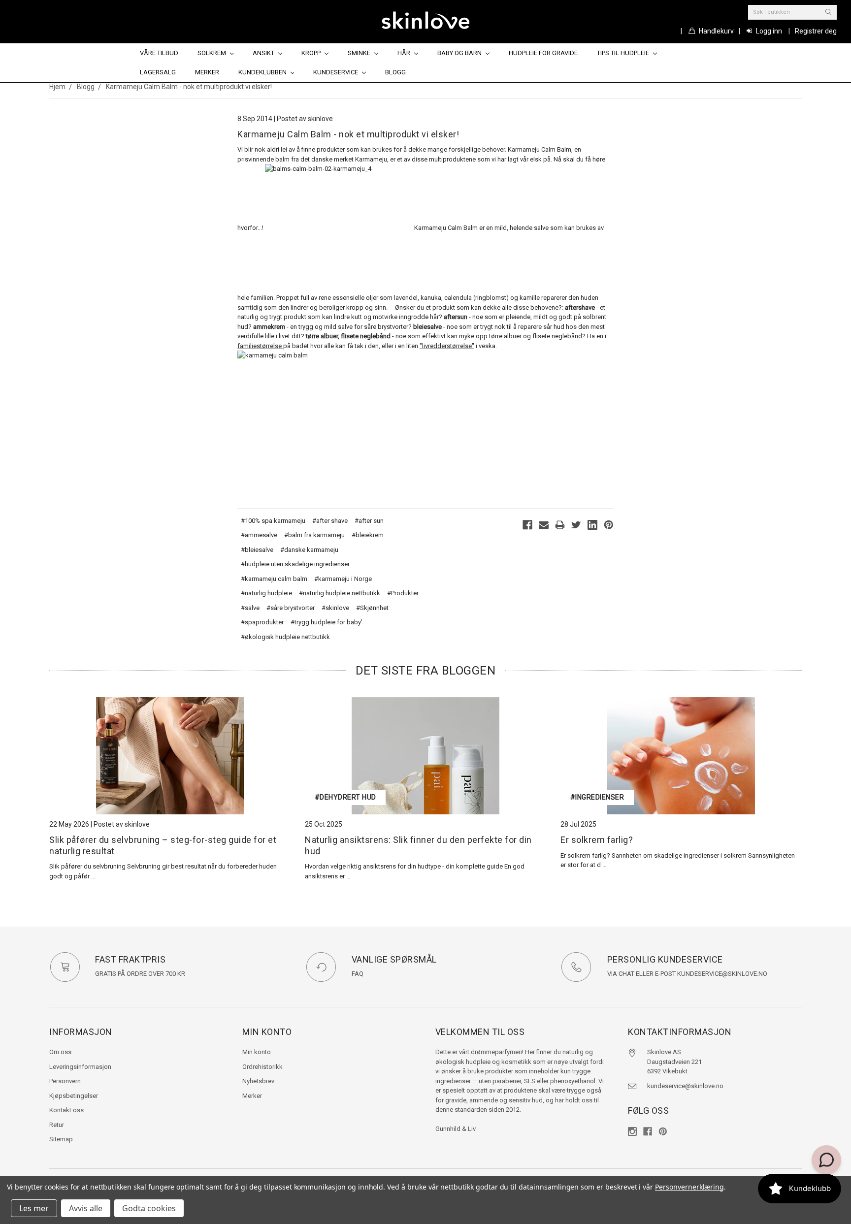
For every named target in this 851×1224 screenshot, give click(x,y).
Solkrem (212, 53)
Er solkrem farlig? (596, 840)
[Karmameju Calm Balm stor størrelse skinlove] (311, 424)
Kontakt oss (66, 1110)
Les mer (34, 1208)
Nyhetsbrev (258, 1081)
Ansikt (264, 53)
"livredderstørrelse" (447, 346)
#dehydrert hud (345, 797)
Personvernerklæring (689, 1187)
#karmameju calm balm (274, 578)
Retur (56, 1124)
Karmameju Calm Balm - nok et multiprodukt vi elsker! (189, 87)
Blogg (395, 72)
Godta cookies (149, 1208)
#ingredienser (597, 797)
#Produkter (403, 593)
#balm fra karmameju (314, 535)
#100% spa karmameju (273, 520)
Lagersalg (158, 72)
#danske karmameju (309, 549)
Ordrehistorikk (262, 1066)
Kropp (311, 53)
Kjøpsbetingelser (73, 1095)
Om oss (60, 1052)
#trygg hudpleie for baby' (326, 622)
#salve (250, 608)
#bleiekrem (368, 535)
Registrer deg (816, 31)
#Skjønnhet (372, 608)
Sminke (360, 53)
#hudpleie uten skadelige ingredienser (295, 564)
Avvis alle (85, 1208)
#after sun (369, 520)
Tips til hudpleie (624, 53)
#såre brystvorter (290, 608)
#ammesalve (259, 535)
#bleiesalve (257, 549)
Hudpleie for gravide (543, 53)
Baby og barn (460, 53)
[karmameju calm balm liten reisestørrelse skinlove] (339, 228)
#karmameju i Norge (343, 578)
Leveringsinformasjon (80, 1066)
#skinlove (335, 608)
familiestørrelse (260, 346)
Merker (207, 72)
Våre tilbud (159, 53)
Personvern (65, 1081)
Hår (404, 53)
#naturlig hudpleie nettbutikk (339, 593)
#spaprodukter (262, 622)
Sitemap (61, 1139)
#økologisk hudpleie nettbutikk (285, 637)
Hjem (57, 87)
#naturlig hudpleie (266, 593)
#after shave (330, 520)
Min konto (256, 1052)
